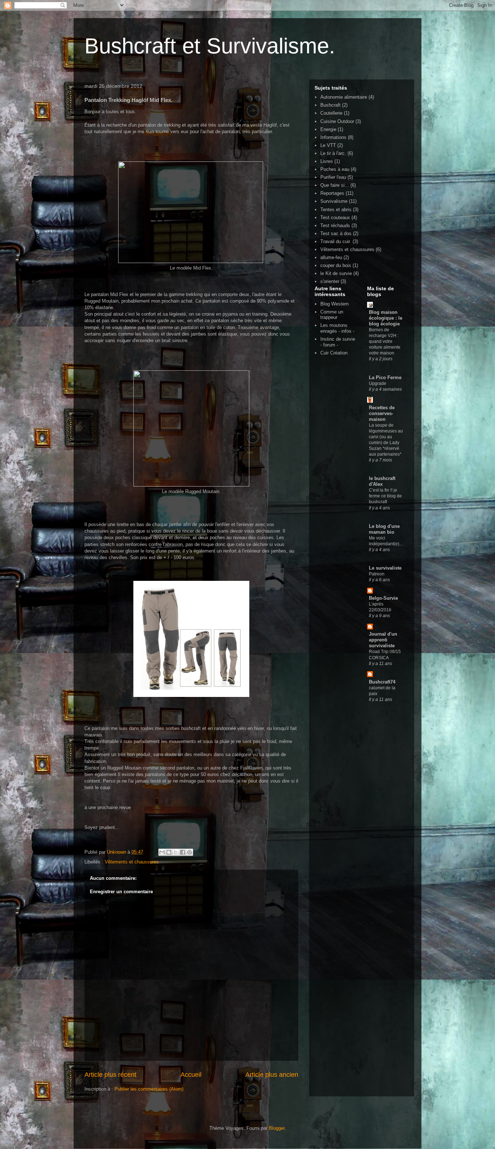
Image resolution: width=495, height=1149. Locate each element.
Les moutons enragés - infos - (337, 328)
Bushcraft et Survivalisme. (209, 46)
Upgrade (377, 383)
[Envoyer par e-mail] (162, 852)
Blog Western (334, 304)
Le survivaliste (385, 568)
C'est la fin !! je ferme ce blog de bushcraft (385, 496)
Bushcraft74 (382, 682)
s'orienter (329, 281)
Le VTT (328, 145)
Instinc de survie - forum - (337, 342)
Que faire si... (334, 185)
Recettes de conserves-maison (382, 413)
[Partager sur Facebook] (182, 852)
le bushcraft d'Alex (382, 481)
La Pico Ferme (385, 377)
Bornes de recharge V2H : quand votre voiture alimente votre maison (384, 341)
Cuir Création (334, 353)
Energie (328, 129)
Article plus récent (110, 1074)
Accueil (190, 1074)
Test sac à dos (336, 233)
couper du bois (335, 265)
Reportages (332, 193)
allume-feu (331, 257)
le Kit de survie (336, 273)
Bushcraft (330, 105)
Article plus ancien (271, 1074)
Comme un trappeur (331, 314)
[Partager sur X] (175, 852)
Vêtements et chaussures (132, 862)
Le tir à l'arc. (333, 153)
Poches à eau (334, 169)
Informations (333, 137)
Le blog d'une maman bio (384, 529)
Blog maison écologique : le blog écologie (385, 318)
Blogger (276, 1128)
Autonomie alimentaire (343, 97)
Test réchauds (335, 225)
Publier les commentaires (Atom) (149, 1089)
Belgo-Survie (383, 598)
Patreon (376, 573)
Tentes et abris (336, 209)
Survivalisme (334, 201)
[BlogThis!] (168, 852)
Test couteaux (335, 217)
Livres (326, 161)
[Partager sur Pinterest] (189, 852)
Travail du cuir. (335, 241)
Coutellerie (331, 113)
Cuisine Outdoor (337, 121)
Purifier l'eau (333, 177)
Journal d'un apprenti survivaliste (383, 639)
